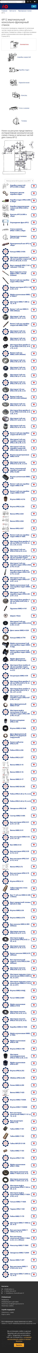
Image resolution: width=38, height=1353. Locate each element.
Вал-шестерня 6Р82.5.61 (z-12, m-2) (19, 859)
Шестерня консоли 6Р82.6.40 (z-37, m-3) (18, 932)
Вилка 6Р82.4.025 (17, 514)
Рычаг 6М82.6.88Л (17, 998)
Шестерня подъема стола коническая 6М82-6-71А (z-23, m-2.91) (20, 983)
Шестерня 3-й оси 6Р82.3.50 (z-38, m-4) (18, 390)
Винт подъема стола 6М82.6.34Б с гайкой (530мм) (18, 273)
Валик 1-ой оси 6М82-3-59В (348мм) (19, 310)
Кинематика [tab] (24, 44)
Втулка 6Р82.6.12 (16, 881)
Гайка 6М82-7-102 (17, 1136)
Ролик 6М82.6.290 (17, 1085)
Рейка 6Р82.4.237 (16, 757)
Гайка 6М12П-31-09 (17, 1143)
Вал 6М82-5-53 (15, 845)
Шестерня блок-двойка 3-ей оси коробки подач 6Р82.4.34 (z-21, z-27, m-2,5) (20, 557)
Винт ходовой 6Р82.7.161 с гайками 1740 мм (20, 266)
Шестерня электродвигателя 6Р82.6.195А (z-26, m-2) (18, 1056)
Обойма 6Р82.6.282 (17, 1078)
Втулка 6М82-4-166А (18, 728)
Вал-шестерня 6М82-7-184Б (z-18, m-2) (19, 1231)
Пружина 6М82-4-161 (18, 608)
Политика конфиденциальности (13, 1304)
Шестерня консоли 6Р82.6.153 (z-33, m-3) (18, 1020)
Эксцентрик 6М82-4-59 (19, 676)
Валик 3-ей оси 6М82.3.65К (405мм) (18, 353)
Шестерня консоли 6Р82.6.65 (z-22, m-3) (18, 969)
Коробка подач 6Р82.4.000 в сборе (20, 201)
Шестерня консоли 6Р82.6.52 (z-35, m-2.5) (18, 463)
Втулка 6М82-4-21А (17, 499)
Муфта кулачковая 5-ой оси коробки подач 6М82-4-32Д (20, 645)
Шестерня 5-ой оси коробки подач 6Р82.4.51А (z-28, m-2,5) (20, 623)
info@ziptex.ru (8, 1289)
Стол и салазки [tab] (24, 108)
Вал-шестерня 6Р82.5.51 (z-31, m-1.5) (19, 823)
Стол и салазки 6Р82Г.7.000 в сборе (17, 230)
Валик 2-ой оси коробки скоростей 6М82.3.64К (19, 324)
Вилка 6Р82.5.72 (16, 867)
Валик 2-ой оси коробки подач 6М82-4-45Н (19, 492)
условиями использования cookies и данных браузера (19, 1339)
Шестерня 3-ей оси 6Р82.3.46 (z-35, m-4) (18, 361)
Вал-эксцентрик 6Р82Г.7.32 (16, 1121)
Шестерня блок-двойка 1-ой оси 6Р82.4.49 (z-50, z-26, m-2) (20, 601)
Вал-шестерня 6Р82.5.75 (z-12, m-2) (19, 874)
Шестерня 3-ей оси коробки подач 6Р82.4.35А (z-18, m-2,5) (20, 565)
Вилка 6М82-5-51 (16, 830)
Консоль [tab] (24, 95)
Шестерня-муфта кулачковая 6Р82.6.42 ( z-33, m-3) (20, 939)
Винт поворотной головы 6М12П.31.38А (20, 903)
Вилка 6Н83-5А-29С (17, 786)
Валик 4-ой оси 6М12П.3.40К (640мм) (18, 397)
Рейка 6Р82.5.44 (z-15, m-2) (20, 801)
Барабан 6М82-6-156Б (18, 1027)
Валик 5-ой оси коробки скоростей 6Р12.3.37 (19, 434)
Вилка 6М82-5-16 (16, 772)
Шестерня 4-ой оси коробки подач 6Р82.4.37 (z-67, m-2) (20, 579)
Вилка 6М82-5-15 (16, 765)
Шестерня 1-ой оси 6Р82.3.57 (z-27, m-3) (18, 317)
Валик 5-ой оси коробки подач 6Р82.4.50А (19, 281)
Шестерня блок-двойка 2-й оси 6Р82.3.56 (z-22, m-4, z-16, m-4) (20, 346)
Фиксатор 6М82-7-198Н (19, 1245)
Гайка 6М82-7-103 (17, 1151)
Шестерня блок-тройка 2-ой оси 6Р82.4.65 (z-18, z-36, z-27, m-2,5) (20, 690)
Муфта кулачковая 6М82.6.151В (17, 1005)
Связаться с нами (8, 1312)
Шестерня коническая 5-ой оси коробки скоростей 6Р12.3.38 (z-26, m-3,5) (20, 259)
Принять (19, 1345)
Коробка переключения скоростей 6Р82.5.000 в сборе (19, 208)
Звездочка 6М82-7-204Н (19, 1253)
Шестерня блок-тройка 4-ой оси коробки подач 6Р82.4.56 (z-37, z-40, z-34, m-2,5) (20, 667)
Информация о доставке (10, 1302)
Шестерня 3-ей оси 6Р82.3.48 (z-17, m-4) (18, 375)
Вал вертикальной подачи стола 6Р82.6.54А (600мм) (20, 961)
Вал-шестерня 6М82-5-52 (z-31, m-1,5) (20, 837)
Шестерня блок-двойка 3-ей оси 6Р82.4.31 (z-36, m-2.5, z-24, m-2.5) (20, 543)
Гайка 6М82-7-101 (17, 1129)
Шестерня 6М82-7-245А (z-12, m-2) (20, 1274)
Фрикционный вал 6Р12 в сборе (20, 244)
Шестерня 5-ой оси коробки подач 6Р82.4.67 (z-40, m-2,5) (20, 697)
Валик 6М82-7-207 (17, 1260)
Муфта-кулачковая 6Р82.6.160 (17, 1041)
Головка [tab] (24, 121)
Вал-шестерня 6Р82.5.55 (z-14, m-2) (19, 852)
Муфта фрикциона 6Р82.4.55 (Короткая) (18, 659)
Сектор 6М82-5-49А (17, 816)
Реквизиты (5, 1300)
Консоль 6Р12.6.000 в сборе (18, 215)
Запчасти (12, 11)
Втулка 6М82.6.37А (17, 918)
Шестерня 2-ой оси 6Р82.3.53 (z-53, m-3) (18, 332)
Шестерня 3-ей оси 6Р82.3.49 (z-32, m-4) (18, 383)
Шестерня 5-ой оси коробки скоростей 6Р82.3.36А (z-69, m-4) (18, 448)
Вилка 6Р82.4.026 (17, 521)
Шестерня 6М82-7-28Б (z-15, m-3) (20, 302)
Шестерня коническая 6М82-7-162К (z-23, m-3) (19, 1172)
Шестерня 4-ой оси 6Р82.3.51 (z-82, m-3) (18, 419)
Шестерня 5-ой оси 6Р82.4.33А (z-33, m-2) (18, 550)
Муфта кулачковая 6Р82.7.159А (17, 1165)
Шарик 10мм (15, 616)
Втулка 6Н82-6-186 (17, 1049)
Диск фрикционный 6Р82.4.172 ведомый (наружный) (18, 735)
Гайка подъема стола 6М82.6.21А (18, 888)
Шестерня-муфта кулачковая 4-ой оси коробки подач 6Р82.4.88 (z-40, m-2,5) (20, 712)
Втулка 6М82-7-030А (18, 1100)
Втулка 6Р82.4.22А (17, 506)
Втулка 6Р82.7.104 (17, 1158)
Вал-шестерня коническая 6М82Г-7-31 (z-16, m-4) (20, 1114)
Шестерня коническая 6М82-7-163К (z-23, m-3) (19, 1180)
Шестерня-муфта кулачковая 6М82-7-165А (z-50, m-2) (20, 1194)
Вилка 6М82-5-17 (16, 779)
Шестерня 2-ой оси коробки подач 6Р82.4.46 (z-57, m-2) (20, 594)
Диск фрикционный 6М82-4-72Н (18, 705)
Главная (4, 11)
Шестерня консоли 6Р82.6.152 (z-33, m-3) (18, 1012)
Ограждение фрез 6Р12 (19, 222)
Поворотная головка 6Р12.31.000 (18, 237)
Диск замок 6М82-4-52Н (19, 630)
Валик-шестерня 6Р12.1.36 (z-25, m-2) (20, 288)
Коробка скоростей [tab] (24, 57)
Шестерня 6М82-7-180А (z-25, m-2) (20, 1223)
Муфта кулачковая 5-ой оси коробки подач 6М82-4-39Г (20, 652)
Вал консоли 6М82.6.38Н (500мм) (19, 925)
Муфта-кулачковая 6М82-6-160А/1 (20, 295)
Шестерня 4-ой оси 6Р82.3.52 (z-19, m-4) (18, 426)
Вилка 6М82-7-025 (17, 1092)
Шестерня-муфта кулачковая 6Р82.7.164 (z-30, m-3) (20, 1187)
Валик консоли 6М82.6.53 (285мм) (20, 954)
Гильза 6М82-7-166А (18, 1202)
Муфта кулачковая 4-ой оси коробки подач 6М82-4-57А (20, 586)
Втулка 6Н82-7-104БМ (18, 1107)
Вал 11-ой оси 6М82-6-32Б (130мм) (20, 896)
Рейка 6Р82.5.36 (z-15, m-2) (20, 794)
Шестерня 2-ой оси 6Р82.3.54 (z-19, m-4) (18, 339)
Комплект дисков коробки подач (17, 193)
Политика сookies (8, 1306)
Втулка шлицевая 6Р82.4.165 (17, 721)
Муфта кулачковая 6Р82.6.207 (17, 1063)
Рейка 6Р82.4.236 (16, 750)
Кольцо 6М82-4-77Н (17, 638)
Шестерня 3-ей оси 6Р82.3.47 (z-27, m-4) (18, 368)
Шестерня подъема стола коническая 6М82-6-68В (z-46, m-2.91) (20, 976)
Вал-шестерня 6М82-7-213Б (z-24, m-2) (19, 1267)
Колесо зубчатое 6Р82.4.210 (16, 743)
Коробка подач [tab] (24, 70)
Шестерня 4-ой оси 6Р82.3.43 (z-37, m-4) (18, 404)
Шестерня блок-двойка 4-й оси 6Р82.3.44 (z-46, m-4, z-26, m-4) (20, 412)
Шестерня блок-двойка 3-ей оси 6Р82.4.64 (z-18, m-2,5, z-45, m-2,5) (20, 683)
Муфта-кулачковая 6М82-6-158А (20, 1034)
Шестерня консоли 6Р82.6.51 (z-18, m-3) (18, 947)
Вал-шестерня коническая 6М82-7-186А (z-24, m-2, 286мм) (20, 1238)
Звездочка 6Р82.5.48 (18, 808)
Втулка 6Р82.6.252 (17, 1071)
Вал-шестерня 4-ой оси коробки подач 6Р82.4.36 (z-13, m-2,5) (20, 572)
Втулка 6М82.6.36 (17, 910)
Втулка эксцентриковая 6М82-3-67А (19, 455)
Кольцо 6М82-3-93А (17, 252)
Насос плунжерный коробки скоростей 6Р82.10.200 (18, 470)
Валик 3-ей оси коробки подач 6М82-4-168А (19, 536)
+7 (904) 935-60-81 (9, 1291)
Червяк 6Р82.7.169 (17, 1209)
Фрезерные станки (25, 11)
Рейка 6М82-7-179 (17, 1216)
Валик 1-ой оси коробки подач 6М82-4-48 (19, 485)
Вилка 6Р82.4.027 (17, 528)
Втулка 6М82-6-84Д (17, 990)
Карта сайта (6, 1314)
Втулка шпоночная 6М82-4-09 (20, 477)
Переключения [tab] (24, 83)
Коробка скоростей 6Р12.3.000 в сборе (17, 186)
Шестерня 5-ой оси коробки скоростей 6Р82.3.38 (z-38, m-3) (18, 441)
